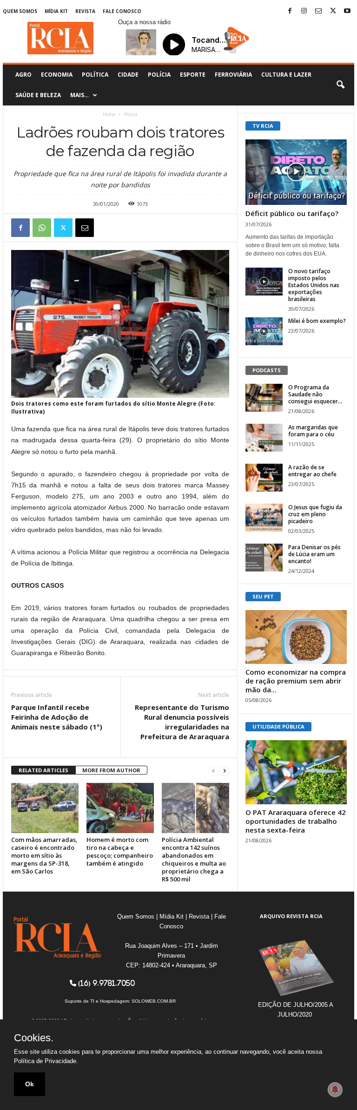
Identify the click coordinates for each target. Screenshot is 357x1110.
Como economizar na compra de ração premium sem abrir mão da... (295, 680)
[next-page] (224, 770)
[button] (340, 85)
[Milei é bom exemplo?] (264, 331)
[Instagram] (304, 11)
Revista (85, 11)
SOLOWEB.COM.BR (154, 1001)
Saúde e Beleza (38, 95)
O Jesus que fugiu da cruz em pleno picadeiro (315, 514)
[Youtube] (347, 11)
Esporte (192, 75)
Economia (57, 75)
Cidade (128, 75)
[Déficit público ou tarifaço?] (296, 172)
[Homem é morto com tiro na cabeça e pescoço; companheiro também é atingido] (120, 808)
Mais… (79, 95)
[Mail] (318, 11)
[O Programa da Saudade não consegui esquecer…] (264, 398)
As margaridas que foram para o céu (313, 430)
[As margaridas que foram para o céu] (264, 438)
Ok (29, 1084)
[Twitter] (332, 11)
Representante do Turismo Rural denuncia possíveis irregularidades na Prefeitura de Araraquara (182, 722)
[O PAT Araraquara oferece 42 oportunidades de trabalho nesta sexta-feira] (296, 772)
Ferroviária (233, 75)
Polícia (159, 75)
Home (109, 114)
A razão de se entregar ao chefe (312, 470)
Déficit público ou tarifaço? (291, 213)
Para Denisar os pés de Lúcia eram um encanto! (314, 554)
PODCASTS (266, 370)
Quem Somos (20, 11)
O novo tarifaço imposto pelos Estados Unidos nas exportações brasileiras (313, 285)
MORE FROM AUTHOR (111, 770)
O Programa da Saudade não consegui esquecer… (315, 394)
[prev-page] (213, 770)
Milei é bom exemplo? (317, 321)
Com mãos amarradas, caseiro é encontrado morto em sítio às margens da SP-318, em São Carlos (44, 855)
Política (95, 75)
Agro (23, 75)
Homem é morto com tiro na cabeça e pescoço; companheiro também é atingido (119, 851)
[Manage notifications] (335, 1089)
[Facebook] (289, 11)
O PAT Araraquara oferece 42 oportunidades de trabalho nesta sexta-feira (295, 821)
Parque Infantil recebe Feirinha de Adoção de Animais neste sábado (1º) (56, 717)
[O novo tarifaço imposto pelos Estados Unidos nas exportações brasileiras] (264, 282)
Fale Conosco (122, 11)
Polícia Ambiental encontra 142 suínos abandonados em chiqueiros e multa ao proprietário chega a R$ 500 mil (194, 859)
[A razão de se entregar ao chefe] (264, 478)
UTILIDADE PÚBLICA (278, 726)
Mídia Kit (56, 11)
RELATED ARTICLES (43, 770)
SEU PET (263, 596)
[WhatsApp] (42, 227)
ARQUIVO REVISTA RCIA (291, 916)
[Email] (84, 227)
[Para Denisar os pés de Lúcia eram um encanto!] (264, 557)
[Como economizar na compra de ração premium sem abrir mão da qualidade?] (296, 637)
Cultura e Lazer (286, 75)
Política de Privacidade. (46, 1060)
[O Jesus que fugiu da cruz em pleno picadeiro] (264, 518)
